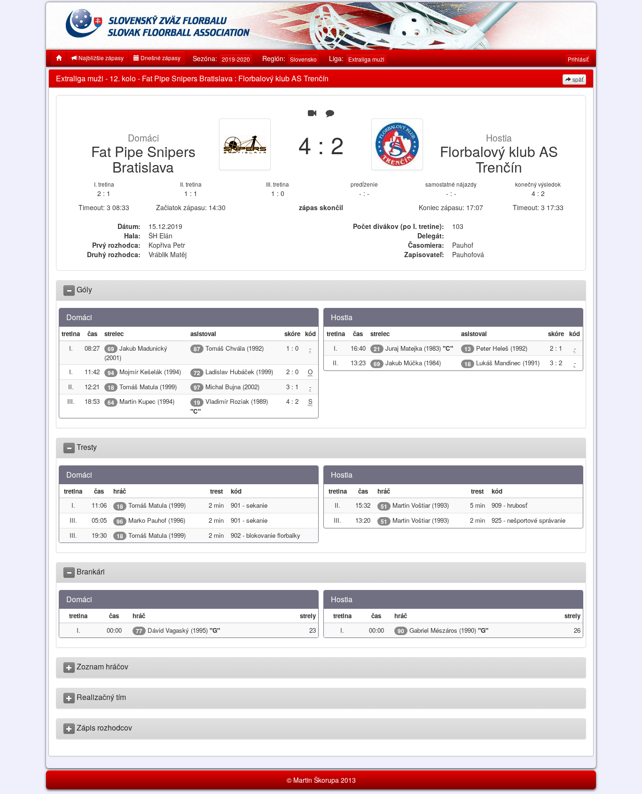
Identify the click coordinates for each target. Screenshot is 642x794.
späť (577, 79)
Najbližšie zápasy (100, 58)
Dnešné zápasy (159, 58)
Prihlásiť (578, 59)
